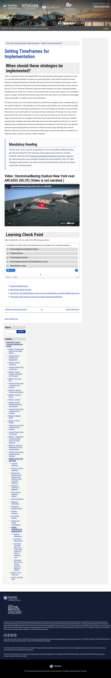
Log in (106, 28)
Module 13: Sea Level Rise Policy (51, 43)
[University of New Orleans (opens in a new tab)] (51, 6)
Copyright (84, 671)
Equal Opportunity (75, 671)
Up (41, 309)
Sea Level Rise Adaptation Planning (16, 494)
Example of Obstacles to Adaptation (15, 487)
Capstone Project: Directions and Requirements (14, 358)
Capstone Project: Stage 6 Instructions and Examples (16, 454)
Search (21, 331)
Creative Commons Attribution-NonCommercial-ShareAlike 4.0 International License (55, 639)
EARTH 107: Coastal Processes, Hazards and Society (24, 28)
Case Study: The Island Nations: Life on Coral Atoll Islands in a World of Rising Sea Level (45, 293)
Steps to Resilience (17, 499)
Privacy (48, 671)
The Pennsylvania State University (35, 671)
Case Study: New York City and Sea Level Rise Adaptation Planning (36, 296)
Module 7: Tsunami (14, 400)
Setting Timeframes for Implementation (16, 529)
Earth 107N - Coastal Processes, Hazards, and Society (22, 43)
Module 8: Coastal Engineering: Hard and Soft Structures (15, 404)
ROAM (48, 641)
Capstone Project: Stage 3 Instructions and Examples (16, 411)
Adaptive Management (19, 286)
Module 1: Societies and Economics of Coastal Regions (16, 351)
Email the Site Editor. (21, 656)
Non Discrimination (56, 671)
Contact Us (12, 656)
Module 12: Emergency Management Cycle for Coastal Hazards (16, 447)
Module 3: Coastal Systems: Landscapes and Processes (15, 374)
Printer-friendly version (11, 319)
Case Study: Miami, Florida (20, 289)
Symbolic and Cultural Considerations (16, 309)
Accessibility (65, 671)
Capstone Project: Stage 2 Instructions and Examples (16, 385)
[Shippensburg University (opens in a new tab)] (70, 6)
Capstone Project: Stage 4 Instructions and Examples (16, 427)
